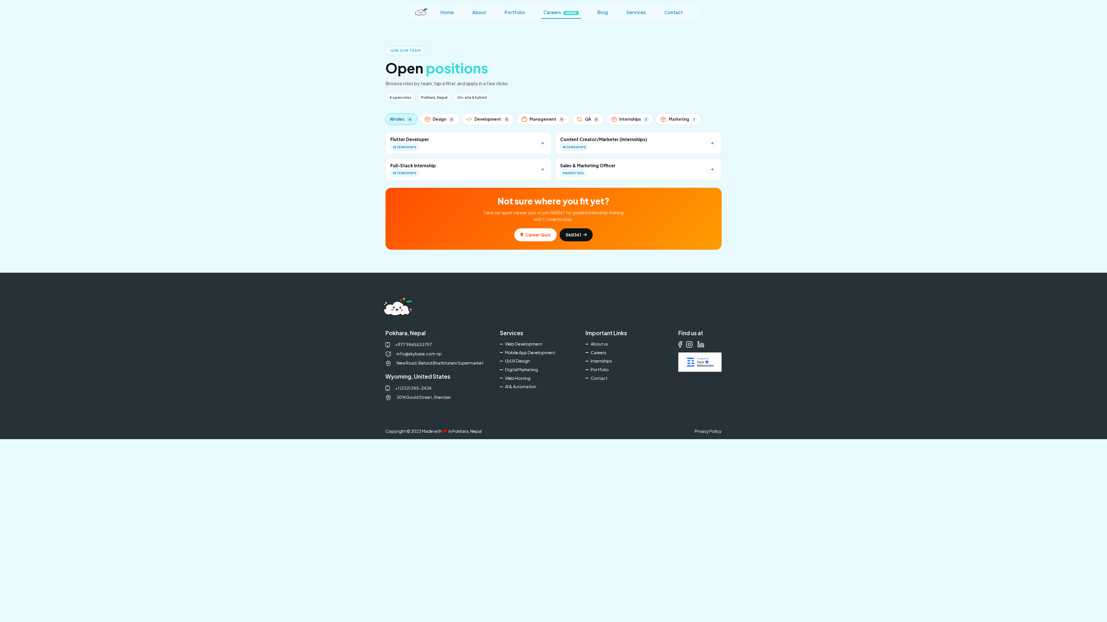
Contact (673, 12)
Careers (560, 12)
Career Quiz (538, 234)
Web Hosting (517, 378)
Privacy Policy (708, 431)
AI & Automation (520, 386)
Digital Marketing (521, 369)
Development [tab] (491, 119)
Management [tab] (546, 119)
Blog (602, 12)
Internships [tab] (633, 119)
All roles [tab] (400, 119)
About (479, 12)
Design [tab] (443, 119)
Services (636, 12)
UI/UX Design (517, 360)
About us (599, 343)
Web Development (523, 343)
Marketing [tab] (682, 119)
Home (447, 12)
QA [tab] (591, 119)
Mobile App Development (530, 352)
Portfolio (514, 12)
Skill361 (573, 234)
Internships (601, 360)
